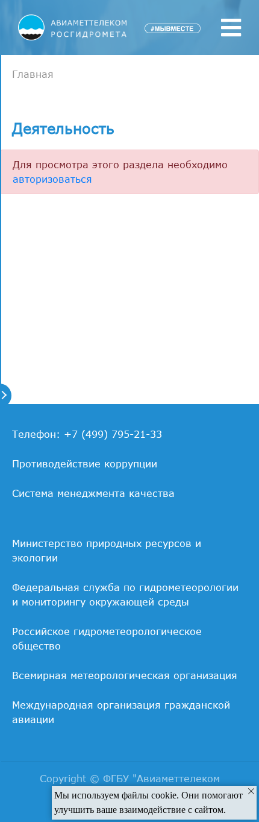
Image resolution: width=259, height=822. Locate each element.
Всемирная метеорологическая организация (124, 675)
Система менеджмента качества (93, 493)
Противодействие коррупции (84, 463)
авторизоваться (52, 179)
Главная (33, 74)
